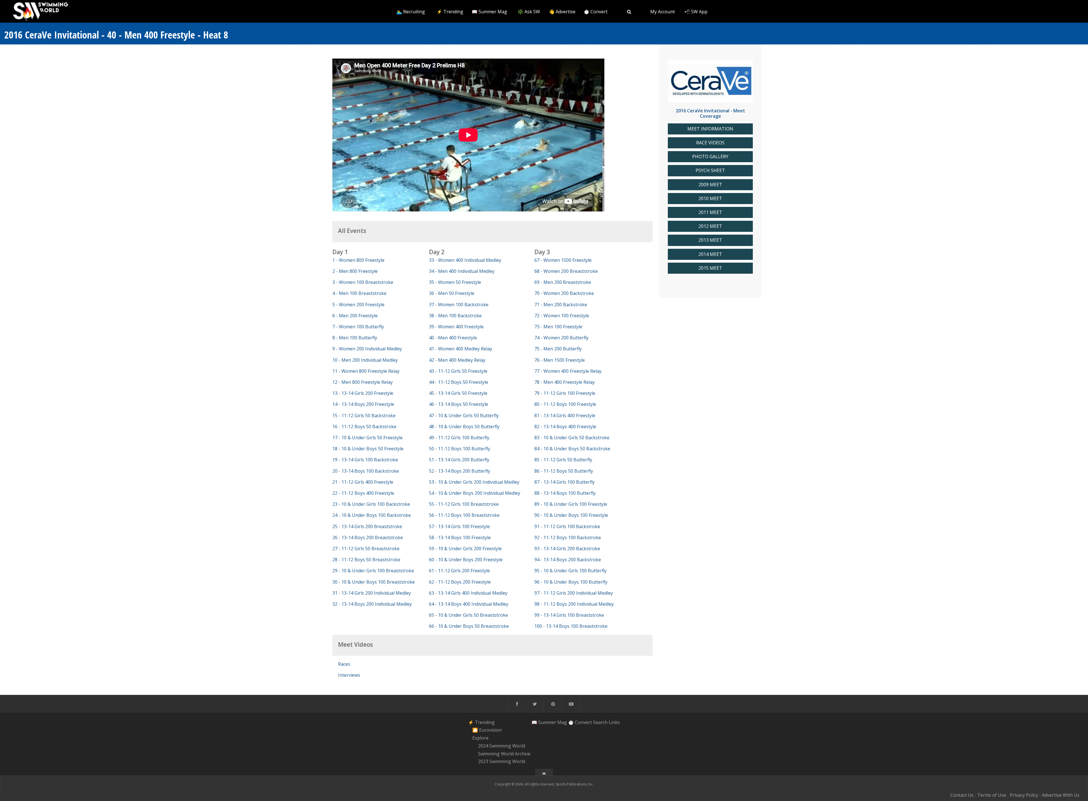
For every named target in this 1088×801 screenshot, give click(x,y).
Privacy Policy (1024, 795)
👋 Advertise (562, 11)
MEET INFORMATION (710, 129)
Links (614, 722)
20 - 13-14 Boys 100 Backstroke (365, 471)
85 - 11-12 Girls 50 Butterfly (563, 460)
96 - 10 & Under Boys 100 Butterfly (570, 582)
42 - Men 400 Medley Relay (457, 360)
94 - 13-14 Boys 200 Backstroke (567, 559)
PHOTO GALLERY (710, 156)
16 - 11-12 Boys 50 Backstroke (364, 426)
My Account (662, 11)
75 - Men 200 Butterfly (558, 349)
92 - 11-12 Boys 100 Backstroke (567, 537)
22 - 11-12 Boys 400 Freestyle (363, 493)
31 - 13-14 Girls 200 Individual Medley (371, 593)
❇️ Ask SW (529, 11)
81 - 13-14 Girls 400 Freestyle (564, 415)
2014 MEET (710, 254)
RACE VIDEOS (710, 142)
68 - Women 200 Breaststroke (566, 271)
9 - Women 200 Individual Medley (367, 349)
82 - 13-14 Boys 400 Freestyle (565, 426)
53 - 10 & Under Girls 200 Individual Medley (474, 482)
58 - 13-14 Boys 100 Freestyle (460, 537)
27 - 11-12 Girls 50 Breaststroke (366, 548)
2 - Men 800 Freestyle (355, 271)
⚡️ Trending (450, 11)
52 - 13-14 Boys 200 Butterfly (459, 471)
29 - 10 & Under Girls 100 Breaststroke (373, 570)
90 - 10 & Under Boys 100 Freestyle (571, 515)
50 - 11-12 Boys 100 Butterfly (459, 449)
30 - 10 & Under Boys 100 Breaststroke (373, 582)
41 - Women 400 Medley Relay (460, 349)
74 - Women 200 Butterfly (561, 338)
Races (344, 664)
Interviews (349, 675)
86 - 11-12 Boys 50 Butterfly (563, 471)
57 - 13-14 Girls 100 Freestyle (459, 526)
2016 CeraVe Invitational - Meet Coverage (710, 113)
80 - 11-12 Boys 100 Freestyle (565, 404)
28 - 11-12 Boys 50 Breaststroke (366, 559)
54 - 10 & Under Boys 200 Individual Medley (474, 493)
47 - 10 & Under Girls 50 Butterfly (464, 415)
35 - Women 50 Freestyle (455, 282)
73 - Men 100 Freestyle (558, 327)
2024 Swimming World (501, 746)
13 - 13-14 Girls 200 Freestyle (362, 393)
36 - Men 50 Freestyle (451, 293)
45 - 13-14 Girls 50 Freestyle (458, 393)
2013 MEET (710, 240)
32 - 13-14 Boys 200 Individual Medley (372, 604)
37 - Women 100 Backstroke (458, 304)
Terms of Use (991, 795)
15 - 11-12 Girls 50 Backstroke (364, 415)
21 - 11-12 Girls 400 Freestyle (362, 482)
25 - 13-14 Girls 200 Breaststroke (367, 526)
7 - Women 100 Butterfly (358, 327)
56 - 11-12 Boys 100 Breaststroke (464, 515)
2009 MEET (710, 184)
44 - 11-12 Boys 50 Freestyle (458, 382)
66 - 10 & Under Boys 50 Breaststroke (469, 626)
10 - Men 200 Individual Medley (365, 360)
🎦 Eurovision (487, 730)
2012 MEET (710, 226)
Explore (480, 738)
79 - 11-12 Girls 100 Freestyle (564, 393)
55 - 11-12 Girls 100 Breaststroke (464, 504)
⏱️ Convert (595, 11)
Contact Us (962, 795)
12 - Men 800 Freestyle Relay (362, 382)
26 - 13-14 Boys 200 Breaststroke (367, 537)
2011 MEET (710, 212)
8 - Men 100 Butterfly (354, 338)
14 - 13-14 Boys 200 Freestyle (363, 404)
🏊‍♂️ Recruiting (410, 11)
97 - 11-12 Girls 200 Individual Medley (573, 593)
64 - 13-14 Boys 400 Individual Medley (468, 604)
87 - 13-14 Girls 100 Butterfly (564, 482)
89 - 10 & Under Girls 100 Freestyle (570, 504)
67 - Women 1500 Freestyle (563, 260)
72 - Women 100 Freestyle (561, 315)
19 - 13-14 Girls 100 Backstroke (365, 460)
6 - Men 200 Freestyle (355, 315)
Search (600, 722)
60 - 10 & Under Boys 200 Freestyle (466, 559)
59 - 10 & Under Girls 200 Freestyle (465, 548)
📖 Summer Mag (489, 11)
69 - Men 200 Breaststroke (562, 282)
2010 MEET (710, 198)
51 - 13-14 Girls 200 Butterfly (459, 460)
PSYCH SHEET (710, 170)
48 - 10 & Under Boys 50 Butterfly (464, 426)
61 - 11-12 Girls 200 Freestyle (459, 570)
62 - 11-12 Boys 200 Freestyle (460, 582)
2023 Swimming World (501, 762)
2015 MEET (710, 268)
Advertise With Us (1061, 795)
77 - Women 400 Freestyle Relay (568, 371)
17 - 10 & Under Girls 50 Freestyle (367, 437)
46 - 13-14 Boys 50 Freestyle (458, 404)
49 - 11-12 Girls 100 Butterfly (459, 437)
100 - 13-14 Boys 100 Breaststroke (570, 626)
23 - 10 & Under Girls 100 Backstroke (371, 504)
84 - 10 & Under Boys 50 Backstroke (572, 449)
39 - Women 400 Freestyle (456, 327)
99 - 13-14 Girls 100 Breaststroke (569, 615)
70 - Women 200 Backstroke (564, 293)
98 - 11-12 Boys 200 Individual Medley (574, 604)
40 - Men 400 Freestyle (453, 338)
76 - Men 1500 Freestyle (559, 360)
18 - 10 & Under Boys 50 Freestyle (367, 449)
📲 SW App (695, 11)
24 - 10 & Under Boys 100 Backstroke (371, 515)
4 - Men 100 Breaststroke (359, 293)
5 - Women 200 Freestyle (358, 304)
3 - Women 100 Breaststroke (362, 282)
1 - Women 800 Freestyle (358, 260)
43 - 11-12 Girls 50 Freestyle (458, 371)
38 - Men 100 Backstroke (455, 315)
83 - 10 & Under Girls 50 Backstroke (571, 437)
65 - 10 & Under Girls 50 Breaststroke (468, 615)
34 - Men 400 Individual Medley (461, 271)
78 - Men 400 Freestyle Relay (564, 382)
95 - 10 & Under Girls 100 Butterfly (570, 570)
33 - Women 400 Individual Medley (465, 260)
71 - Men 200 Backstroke (560, 304)
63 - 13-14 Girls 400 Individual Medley (468, 593)
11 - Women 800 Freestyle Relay (366, 371)
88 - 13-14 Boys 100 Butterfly (565, 493)
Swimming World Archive (504, 754)
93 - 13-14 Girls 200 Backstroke (567, 548)
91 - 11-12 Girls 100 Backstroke (567, 526)
